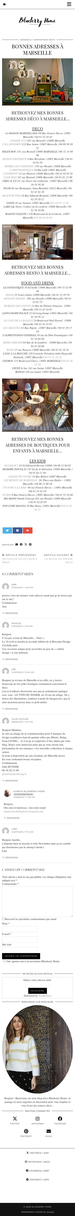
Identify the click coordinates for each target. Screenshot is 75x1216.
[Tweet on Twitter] (7, 530)
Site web (6, 944)
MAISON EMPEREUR (14, 159)
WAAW (10, 349)
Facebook (39, 1171)
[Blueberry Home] (37, 17)
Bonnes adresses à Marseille (37, 49)
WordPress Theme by (37, 1212)
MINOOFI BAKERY (14, 298)
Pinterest (39, 1179)
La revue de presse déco (58, 559)
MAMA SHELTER (12, 342)
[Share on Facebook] (17, 530)
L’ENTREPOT (10, 173)
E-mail (6, 934)
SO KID (6, 494)
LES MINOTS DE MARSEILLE (20, 480)
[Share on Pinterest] (30, 544)
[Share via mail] (28, 530)
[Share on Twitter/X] (26, 544)
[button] (70, 4)
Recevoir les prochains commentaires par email (30, 919)
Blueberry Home (41, 1207)
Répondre (11, 613)
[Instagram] (9, 1193)
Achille (16, 623)
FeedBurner (45, 995)
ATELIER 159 (17, 140)
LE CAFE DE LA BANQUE (18, 320)
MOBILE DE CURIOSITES (19, 166)
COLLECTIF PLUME (20, 476)
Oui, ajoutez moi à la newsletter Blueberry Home (33, 961)
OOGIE (10, 294)
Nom (6, 923)
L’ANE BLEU (10, 177)
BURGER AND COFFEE (17, 305)
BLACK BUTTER (11, 195)
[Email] (4, 4)
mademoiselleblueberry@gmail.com (23, 811)
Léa (14, 669)
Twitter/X (39, 1153)
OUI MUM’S (11, 465)
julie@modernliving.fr (14, 774)
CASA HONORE (11, 144)
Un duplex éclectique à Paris (19, 559)
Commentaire (10, 883)
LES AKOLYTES (11, 327)
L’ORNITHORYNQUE (21, 170)
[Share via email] (16, 544)
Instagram (38, 1162)
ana (14, 584)
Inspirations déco (44, 40)
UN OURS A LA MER (15, 487)
